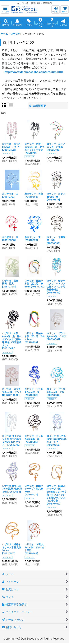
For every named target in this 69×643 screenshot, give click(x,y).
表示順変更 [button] (39, 105)
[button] (5, 9)
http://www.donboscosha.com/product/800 (34, 72)
